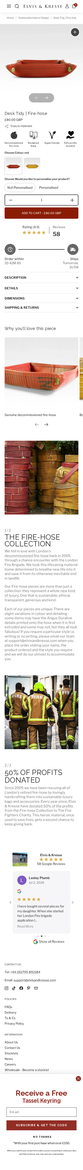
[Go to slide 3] (34, 936)
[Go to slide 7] (48, 936)
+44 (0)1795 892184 (25, 972)
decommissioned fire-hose (27, 556)
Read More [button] (25, 926)
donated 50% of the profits (51, 806)
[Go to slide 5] (41, 936)
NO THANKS (42, 1136)
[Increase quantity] (74, 200)
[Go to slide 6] (45, 936)
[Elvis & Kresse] (43, 6)
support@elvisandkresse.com (35, 980)
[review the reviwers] (19, 892)
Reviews (59, 227)
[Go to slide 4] (38, 936)
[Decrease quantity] (9, 200)
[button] (17, 6)
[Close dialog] (78, 1078)
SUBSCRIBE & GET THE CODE (41, 1125)
